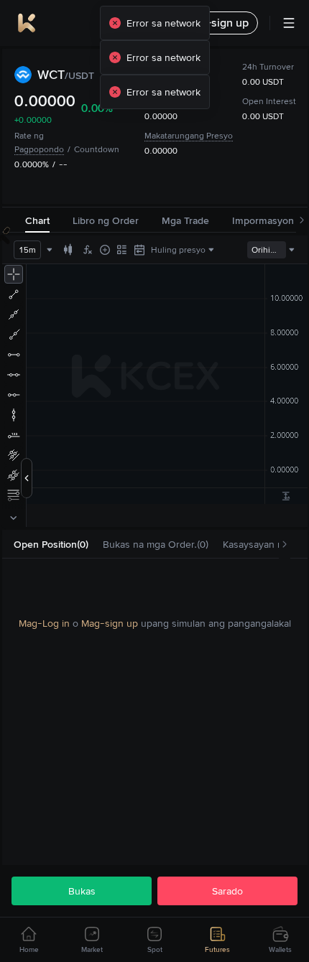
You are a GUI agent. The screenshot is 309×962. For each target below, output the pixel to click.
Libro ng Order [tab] (106, 220)
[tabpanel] (155, 623)
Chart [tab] (37, 220)
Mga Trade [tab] (185, 220)
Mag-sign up (109, 623)
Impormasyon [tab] (263, 220)
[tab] (51, 544)
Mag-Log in (44, 623)
